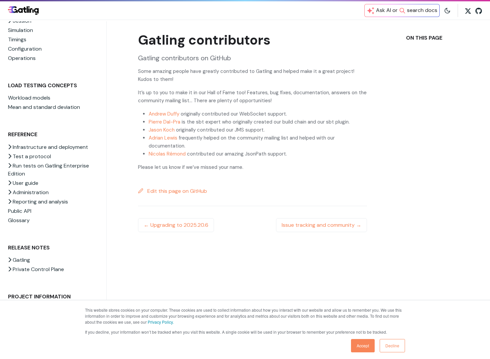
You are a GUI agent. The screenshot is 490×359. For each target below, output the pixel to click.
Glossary (19, 220)
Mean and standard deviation (44, 107)
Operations (22, 58)
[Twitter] (468, 10)
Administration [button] (30, 192)
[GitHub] (478, 10)
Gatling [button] (20, 259)
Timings (17, 39)
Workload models (29, 97)
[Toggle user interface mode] (447, 10)
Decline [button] (392, 345)
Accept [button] (363, 345)
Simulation (20, 30)
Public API (19, 210)
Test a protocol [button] (31, 156)
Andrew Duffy (164, 114)
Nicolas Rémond (167, 154)
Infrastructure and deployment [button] (49, 147)
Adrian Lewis (163, 138)
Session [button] (21, 20)
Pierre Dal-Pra (164, 122)
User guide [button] (24, 183)
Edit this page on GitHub (176, 190)
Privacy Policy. (161, 322)
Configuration (25, 48)
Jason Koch (162, 130)
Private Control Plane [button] (37, 269)
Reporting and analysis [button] (39, 201)
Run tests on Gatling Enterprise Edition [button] (48, 169)
